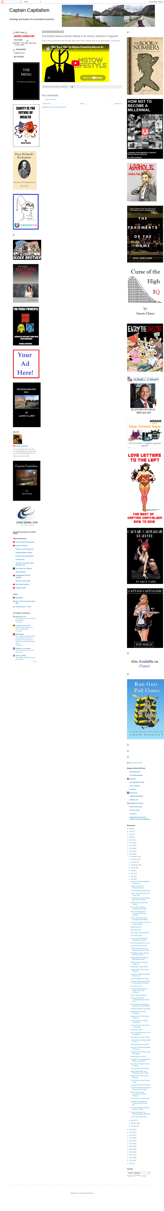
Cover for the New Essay (139, 946)
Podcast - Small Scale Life (24, 549)
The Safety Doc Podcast (23, 568)
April (132, 879)
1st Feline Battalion (136, 775)
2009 (131, 1149)
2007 (131, 1155)
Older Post (118, 103)
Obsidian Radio (20, 588)
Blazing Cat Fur (20, 616)
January (134, 1126)
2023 (131, 837)
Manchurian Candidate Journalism (138, 1012)
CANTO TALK (20, 559)
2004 (131, 1163)
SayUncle (133, 779)
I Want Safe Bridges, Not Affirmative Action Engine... (140, 1072)
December (134, 856)
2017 (131, 854)
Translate (143, 1176)
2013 (131, 1138)
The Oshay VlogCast (22, 584)
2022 (131, 840)
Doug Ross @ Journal (22, 648)
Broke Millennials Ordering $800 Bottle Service (139, 958)
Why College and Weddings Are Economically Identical (140, 1005)
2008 (131, 1152)
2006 (131, 1158)
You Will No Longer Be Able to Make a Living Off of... (140, 1060)
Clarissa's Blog (20, 655)
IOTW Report (19, 634)
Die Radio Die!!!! (136, 930)
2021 (131, 843)
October (133, 862)
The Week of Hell (136, 986)
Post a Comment (50, 99)
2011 (131, 1143)
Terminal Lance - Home (23, 607)
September (134, 865)
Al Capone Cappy (136, 1030)
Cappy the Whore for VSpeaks (140, 1085)
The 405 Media (20, 572)
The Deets (133, 814)
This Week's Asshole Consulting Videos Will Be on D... (140, 999)
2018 (131, 851)
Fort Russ (133, 789)
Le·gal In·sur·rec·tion (22, 625)
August (133, 868)
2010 (131, 1146)
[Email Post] (71, 86)
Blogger (90, 1193)
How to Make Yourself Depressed (25, 657)
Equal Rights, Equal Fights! (139, 967)
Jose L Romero (135, 786)
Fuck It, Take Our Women (139, 995)
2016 (131, 1129)
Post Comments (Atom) (58, 107)
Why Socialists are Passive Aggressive (139, 963)
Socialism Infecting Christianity (141, 1009)
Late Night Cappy (136, 935)
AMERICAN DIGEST (136, 796)
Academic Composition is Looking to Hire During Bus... (139, 1103)
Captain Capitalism (29, 10)
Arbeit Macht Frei (136, 927)
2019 (131, 848)
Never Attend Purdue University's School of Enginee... (138, 1094)
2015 (131, 1132)
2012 (131, 1141)
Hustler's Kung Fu (21, 545)
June (132, 873)
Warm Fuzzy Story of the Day (140, 933)
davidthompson (135, 772)
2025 (131, 831)
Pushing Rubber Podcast (23, 552)
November (134, 859)
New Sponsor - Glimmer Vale (140, 1098)
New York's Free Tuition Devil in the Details (140, 1026)
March (133, 1120)
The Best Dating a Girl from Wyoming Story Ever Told (140, 949)
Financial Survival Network (24, 556)
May (132, 876)
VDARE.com (134, 800)
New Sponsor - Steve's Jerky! (140, 1037)
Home (82, 103)
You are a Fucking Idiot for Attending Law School (139, 939)
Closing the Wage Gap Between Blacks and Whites (141, 1113)
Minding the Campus (136, 803)
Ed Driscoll (133, 793)
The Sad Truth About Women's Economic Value (140, 1108)
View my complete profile (21, 456)
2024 (131, 834)
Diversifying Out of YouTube (140, 1044)
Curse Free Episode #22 (139, 1117)
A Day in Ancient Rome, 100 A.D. (24, 650)
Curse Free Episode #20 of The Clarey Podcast (141, 923)
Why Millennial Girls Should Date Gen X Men (140, 954)
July (132, 870)
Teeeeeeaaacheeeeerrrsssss (140, 943)
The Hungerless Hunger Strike (140, 890)
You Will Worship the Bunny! (140, 978)
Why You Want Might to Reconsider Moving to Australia (139, 913)
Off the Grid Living (136, 807)
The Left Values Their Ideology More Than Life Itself (140, 899)
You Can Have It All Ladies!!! (140, 1068)
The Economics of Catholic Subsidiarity (139, 1021)
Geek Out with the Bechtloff (24, 542)
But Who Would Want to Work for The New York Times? (140, 982)
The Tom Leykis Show (22, 581)
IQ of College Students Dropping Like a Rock (139, 908)
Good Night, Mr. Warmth (138, 1056)
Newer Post (46, 103)
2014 (131, 1135)
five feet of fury (135, 810)
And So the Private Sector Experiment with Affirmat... (140, 919)
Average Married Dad (137, 782)
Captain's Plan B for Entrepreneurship (137, 887)
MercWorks (19, 598)
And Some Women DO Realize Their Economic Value (141, 1088)
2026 (131, 829)
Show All (35, 661)
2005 (131, 1160)
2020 (131, 845)
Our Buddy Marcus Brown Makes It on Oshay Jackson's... (139, 990)
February (134, 1123)
